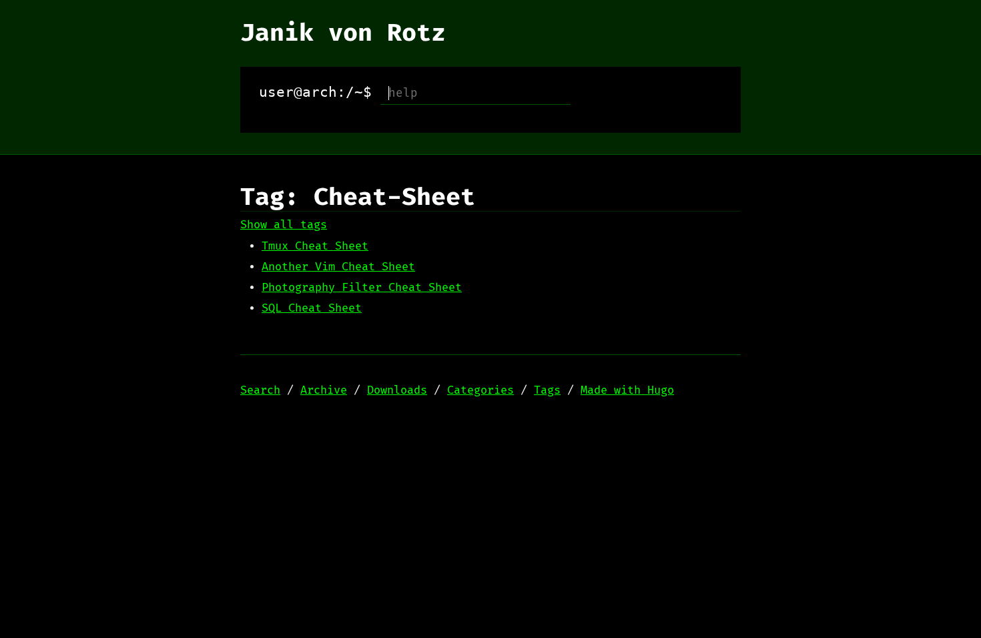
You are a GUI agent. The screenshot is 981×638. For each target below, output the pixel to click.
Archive (323, 390)
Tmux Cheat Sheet (315, 246)
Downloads (397, 390)
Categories (480, 390)
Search (260, 390)
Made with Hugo (627, 390)
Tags (547, 390)
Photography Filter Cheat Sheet (362, 287)
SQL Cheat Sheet (312, 308)
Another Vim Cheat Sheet (338, 267)
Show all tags (283, 225)
